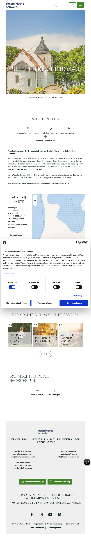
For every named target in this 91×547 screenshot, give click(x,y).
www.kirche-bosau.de (45, 140)
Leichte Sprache (54, 528)
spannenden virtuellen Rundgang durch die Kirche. (48, 183)
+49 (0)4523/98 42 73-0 (23, 454)
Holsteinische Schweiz (36, 97)
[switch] (34, 287)
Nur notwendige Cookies (16, 303)
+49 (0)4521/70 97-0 (68, 454)
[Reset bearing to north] (35, 204)
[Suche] (55, 5)
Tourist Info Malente (22, 451)
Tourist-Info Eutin (68, 451)
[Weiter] (49, 354)
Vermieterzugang (54, 524)
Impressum (38, 524)
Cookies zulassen (74, 303)
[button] (72, 5)
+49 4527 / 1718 (67, 133)
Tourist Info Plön (23, 462)
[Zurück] (42, 354)
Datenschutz (25, 524)
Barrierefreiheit (37, 528)
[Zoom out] (35, 200)
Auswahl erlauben (45, 303)
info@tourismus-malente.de (23, 457)
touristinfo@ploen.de (23, 468)
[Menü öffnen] (65, 5)
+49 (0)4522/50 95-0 (22, 465)
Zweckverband (72, 524)
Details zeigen (78, 296)
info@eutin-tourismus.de (68, 457)
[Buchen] (80, 5)
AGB (14, 524)
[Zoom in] (35, 197)
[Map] (58, 232)
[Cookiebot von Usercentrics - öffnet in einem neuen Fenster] (78, 242)
